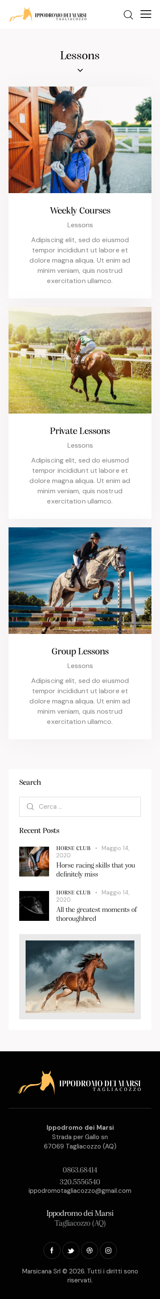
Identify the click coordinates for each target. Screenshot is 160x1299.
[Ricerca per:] (80, 806)
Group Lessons (80, 652)
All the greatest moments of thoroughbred (96, 914)
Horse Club (73, 848)
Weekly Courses (80, 211)
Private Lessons (80, 432)
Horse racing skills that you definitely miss (95, 870)
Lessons (80, 224)
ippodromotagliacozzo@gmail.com (80, 1190)
